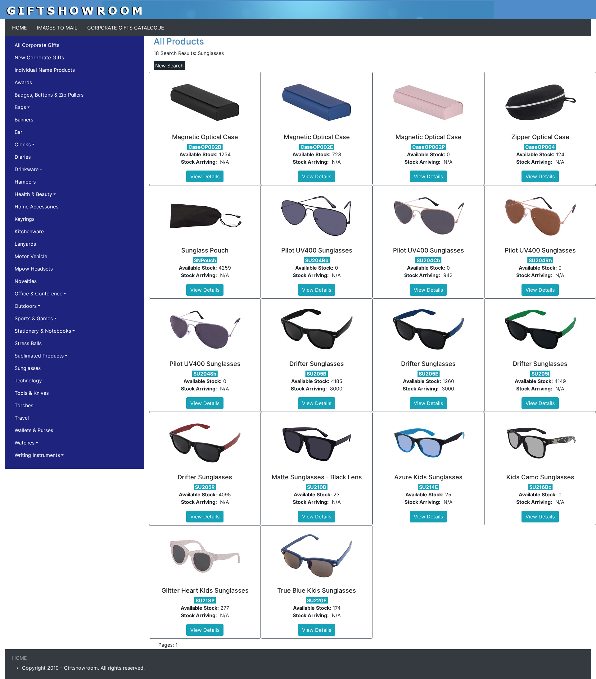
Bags (20, 107)
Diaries (23, 157)
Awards (23, 82)
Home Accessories (36, 206)
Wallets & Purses (34, 430)
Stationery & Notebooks (43, 331)
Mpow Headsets (34, 269)
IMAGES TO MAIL (57, 28)
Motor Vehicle (31, 256)
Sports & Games (34, 318)
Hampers (25, 182)
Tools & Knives (32, 393)
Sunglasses (28, 368)
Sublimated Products (39, 356)
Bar (18, 132)
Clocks (23, 144)
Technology (28, 380)
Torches (24, 405)
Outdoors (26, 306)
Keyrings (24, 219)
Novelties (26, 281)
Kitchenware (29, 231)
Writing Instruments (37, 455)
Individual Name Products (45, 70)
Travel (22, 418)
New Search (169, 65)
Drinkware (26, 169)
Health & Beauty (33, 194)
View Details (204, 176)
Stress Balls (28, 343)
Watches (24, 443)
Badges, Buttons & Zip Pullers (49, 95)
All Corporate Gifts (37, 45)
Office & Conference (38, 293)
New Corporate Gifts (39, 57)
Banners (24, 119)
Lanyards (25, 244)
